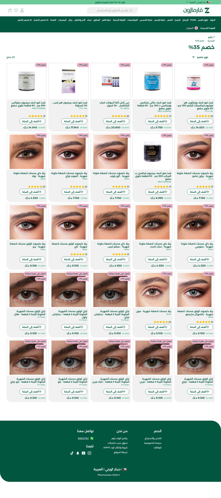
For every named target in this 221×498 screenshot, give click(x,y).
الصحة (53, 20)
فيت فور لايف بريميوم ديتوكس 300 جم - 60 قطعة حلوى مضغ (28, 104)
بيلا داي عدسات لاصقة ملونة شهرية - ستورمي (197, 245)
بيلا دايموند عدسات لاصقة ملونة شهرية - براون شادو (195, 175)
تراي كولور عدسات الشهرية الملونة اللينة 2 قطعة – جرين (155, 380)
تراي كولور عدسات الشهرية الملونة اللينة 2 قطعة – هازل (29, 313)
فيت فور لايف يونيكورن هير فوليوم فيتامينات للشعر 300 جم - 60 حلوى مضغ (194, 105)
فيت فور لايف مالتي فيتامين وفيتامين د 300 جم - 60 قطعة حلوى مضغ (154, 105)
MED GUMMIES (164, 111)
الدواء (212, 20)
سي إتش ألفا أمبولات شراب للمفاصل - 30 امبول (114, 104)
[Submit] (133, 10)
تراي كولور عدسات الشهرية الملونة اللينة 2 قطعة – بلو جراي (27, 380)
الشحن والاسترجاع (153, 438)
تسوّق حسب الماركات (117, 443)
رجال (70, 20)
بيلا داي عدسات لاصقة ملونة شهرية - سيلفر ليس (113, 245)
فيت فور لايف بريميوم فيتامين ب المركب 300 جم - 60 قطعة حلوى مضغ (153, 176)
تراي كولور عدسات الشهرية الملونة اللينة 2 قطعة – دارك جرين (110, 380)
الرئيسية (211, 40)
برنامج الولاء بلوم (119, 438)
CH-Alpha (124, 108)
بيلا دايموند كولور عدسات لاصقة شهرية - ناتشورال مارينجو (195, 313)
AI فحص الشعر (25, 20)
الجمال (185, 20)
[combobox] (112, 10)
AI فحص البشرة (41, 20)
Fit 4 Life (209, 111)
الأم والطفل (79, 20)
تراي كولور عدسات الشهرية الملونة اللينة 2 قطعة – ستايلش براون (69, 314)
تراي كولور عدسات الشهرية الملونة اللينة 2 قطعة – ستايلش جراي (111, 314)
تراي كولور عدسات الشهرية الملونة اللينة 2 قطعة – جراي (197, 380)
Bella (210, 179)
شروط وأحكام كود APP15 (115, 447)
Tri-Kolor (125, 320)
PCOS (193, 20)
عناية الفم (106, 20)
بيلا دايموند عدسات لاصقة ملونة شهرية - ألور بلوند (111, 175)
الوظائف (157, 447)
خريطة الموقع (120, 452)
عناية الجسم (159, 20)
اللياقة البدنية (119, 20)
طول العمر (203, 20)
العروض (189, 28)
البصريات (62, 20)
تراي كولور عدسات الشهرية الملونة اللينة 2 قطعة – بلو (72, 380)
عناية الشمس (146, 20)
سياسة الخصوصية (152, 443)
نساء (89, 20)
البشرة (177, 20)
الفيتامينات (132, 20)
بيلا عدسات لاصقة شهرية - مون (153, 311)
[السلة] (10, 10)
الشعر (170, 20)
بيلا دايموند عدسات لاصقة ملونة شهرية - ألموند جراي (69, 175)
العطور (97, 20)
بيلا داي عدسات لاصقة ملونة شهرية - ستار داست (155, 245)
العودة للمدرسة (207, 28)
